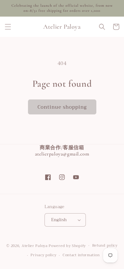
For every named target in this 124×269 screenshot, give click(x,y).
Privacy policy (43, 255)
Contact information (81, 255)
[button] (8, 27)
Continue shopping (62, 107)
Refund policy (105, 246)
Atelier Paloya (35, 246)
